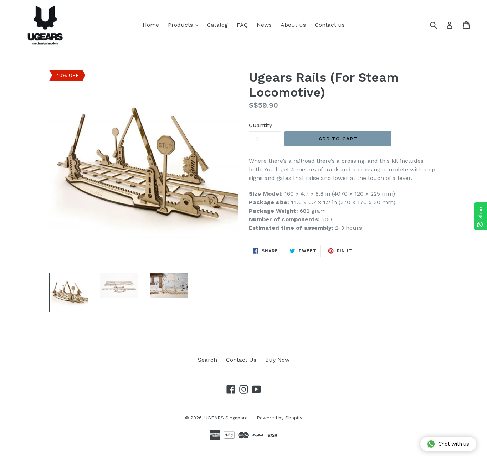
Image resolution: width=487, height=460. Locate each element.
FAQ (242, 24)
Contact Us (241, 359)
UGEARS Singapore (226, 417)
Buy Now (277, 359)
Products (185, 24)
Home (151, 24)
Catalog (217, 24)
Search (207, 359)
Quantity (260, 125)
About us (293, 24)
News (264, 24)
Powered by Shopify (279, 417)
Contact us (330, 24)
